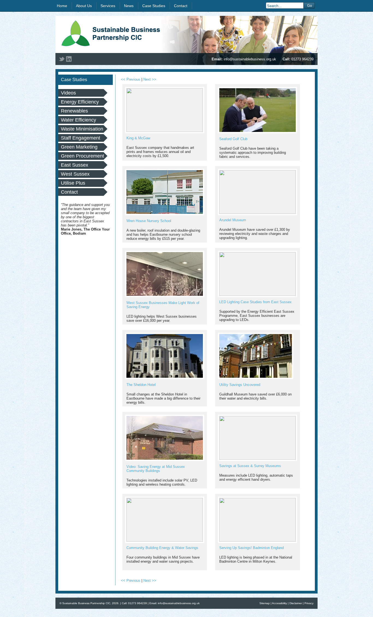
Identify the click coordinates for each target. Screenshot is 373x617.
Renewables (74, 111)
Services (107, 6)
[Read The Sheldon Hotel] (164, 378)
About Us (84, 6)
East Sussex (74, 165)
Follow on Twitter (61, 59)
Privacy (308, 603)
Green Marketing (79, 147)
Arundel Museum (232, 220)
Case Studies (153, 6)
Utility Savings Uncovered (239, 385)
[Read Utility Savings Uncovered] (255, 378)
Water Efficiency (78, 120)
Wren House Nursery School (148, 221)
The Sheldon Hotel (141, 385)
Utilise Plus (73, 183)
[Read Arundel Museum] (257, 213)
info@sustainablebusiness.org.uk (250, 59)
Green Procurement (82, 156)
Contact (180, 6)
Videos (68, 93)
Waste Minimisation (82, 129)
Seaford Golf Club (233, 139)
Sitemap (264, 603)
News (129, 6)
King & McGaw (138, 138)
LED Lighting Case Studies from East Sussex (255, 302)
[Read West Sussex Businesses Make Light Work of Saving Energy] (164, 296)
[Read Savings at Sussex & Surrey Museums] (257, 458)
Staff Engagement (80, 138)
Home (62, 6)
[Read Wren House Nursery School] (164, 214)
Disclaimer (295, 603)
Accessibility (279, 603)
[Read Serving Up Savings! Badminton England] (257, 540)
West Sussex (75, 174)
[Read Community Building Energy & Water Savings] (164, 540)
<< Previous (130, 79)
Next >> (149, 79)
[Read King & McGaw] (164, 131)
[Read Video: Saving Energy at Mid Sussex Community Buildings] (164, 460)
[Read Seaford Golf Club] (257, 132)
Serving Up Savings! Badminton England (251, 548)
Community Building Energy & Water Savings (162, 548)
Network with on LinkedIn (68, 59)
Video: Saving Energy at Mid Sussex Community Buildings (155, 469)
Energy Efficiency (80, 102)
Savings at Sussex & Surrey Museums (250, 466)
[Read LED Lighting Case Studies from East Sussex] (257, 295)
